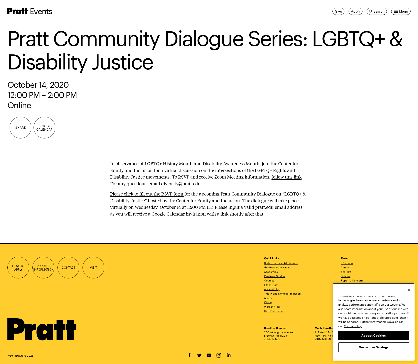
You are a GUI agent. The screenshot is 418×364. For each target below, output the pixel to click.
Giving (268, 302)
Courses (269, 280)
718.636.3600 (272, 338)
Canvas (345, 267)
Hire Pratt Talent (273, 310)
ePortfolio (347, 263)
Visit (93, 267)
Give (338, 11)
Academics (271, 271)
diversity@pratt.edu (181, 183)
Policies (345, 276)
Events (41, 11)
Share (20, 127)
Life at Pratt (271, 284)
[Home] (42, 329)
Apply (355, 11)
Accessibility (272, 289)
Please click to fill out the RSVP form (147, 194)
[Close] (409, 290)
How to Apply (18, 267)
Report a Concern (352, 280)
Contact (68, 267)
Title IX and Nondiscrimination (282, 293)
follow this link (286, 177)
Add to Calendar (44, 127)
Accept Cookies (373, 335)
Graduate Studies (274, 276)
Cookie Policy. (353, 326)
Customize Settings (374, 347)
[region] (374, 322)
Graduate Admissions (277, 267)
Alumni (268, 297)
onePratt (346, 271)
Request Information (43, 267)
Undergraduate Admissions (281, 263)
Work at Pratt (272, 306)
